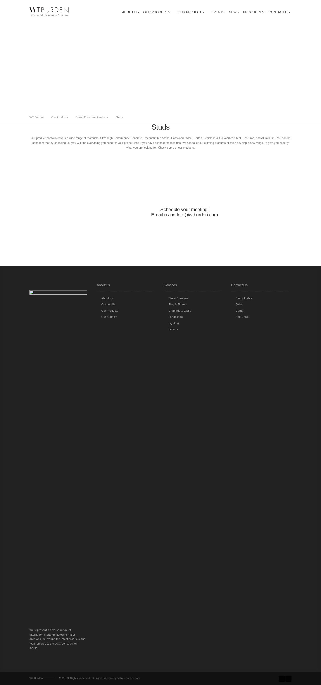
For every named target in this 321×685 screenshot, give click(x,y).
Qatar (239, 304)
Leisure (173, 329)
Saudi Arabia (244, 298)
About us (130, 12)
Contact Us (279, 12)
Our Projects (191, 12)
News (234, 12)
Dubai (239, 310)
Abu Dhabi (242, 316)
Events (217, 12)
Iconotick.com (132, 678)
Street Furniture (179, 298)
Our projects (109, 316)
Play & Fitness (178, 304)
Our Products (156, 12)
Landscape (176, 316)
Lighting (174, 323)
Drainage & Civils (180, 310)
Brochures (253, 12)
